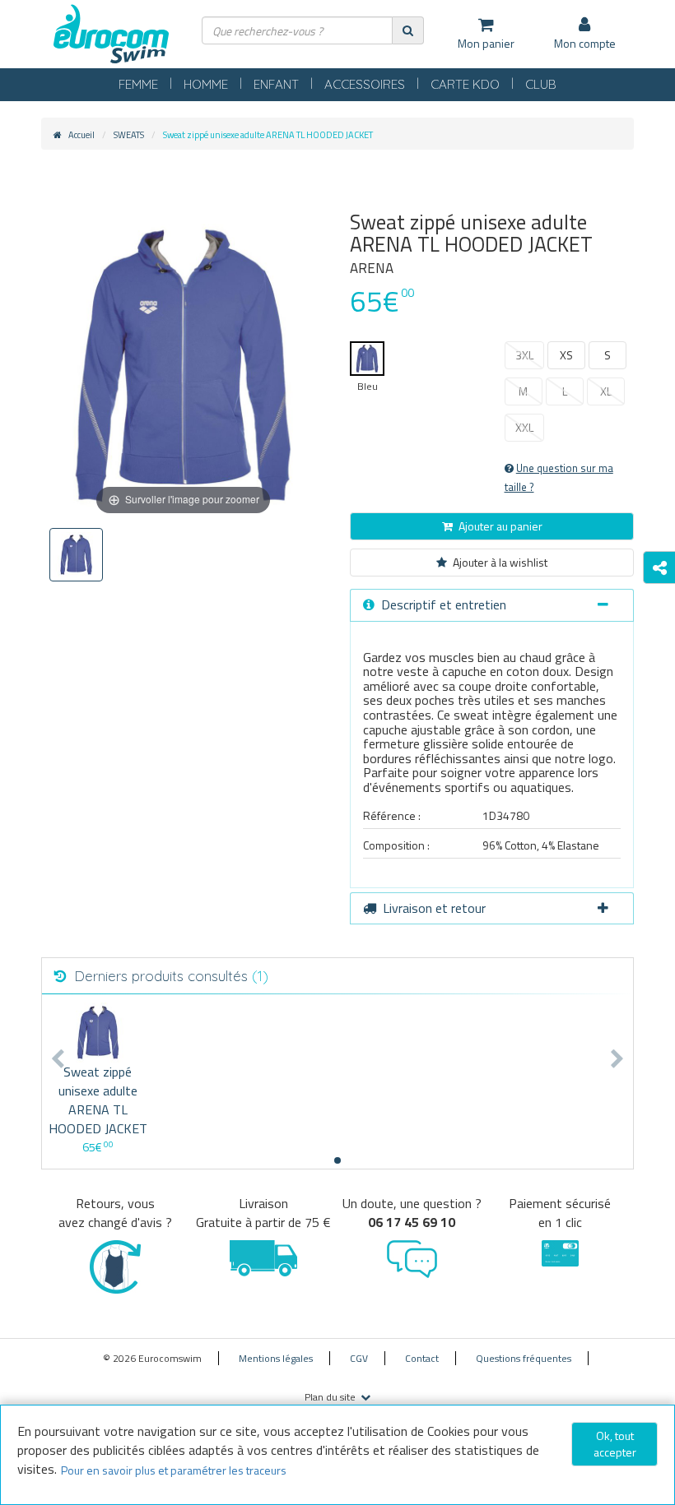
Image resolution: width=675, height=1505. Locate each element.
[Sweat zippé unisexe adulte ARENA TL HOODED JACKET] (97, 1033)
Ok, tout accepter (615, 1444)
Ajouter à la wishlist (500, 562)
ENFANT (276, 84)
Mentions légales (276, 1358)
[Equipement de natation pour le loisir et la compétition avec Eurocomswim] (111, 35)
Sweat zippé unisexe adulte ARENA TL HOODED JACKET (98, 1100)
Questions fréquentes (523, 1358)
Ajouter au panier (500, 526)
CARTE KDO (465, 84)
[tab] (492, 605)
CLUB (540, 84)
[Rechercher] (408, 30)
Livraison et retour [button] (434, 908)
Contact (422, 1358)
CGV (359, 1358)
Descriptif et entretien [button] (443, 604)
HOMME (206, 84)
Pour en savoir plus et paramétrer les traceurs (173, 1470)
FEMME (138, 84)
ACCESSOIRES (364, 84)
